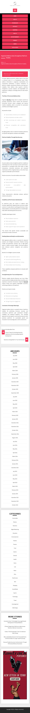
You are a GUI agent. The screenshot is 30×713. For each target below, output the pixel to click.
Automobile (15, 518)
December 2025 (15, 382)
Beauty (15, 522)
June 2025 (15, 400)
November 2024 (15, 426)
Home (15, 16)
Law (15, 567)
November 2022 (15, 501)
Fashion (15, 540)
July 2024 (15, 441)
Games (15, 44)
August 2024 (15, 438)
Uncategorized (15, 604)
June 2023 (15, 475)
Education (15, 533)
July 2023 (15, 471)
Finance (15, 40)
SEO (15, 582)
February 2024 (15, 460)
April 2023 (15, 482)
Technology (15, 23)
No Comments (7, 75)
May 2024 (15, 449)
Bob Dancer (7, 73)
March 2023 (15, 486)
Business (15, 26)
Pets (15, 574)
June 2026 (15, 359)
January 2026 (15, 378)
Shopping (15, 30)
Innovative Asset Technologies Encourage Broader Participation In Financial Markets (15, 621)
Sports (15, 593)
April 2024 (15, 453)
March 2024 (15, 456)
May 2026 (15, 363)
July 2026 (15, 355)
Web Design (15, 608)
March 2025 (15, 411)
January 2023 (15, 494)
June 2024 (15, 445)
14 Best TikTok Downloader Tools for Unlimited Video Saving (15, 632)
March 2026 (15, 370)
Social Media (15, 47)
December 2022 (15, 497)
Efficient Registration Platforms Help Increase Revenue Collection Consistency (15, 627)
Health (15, 19)
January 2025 (15, 419)
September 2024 (15, 434)
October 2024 (15, 430)
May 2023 (15, 479)
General (15, 555)
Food (15, 548)
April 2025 (15, 408)
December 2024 (15, 423)
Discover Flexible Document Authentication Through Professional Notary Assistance (15, 642)
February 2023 (15, 490)
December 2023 (15, 467)
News (15, 570)
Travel (15, 600)
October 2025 (15, 389)
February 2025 (15, 415)
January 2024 (15, 464)
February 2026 (15, 374)
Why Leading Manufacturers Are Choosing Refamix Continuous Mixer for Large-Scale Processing (15, 637)
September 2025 (15, 393)
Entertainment (15, 37)
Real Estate (15, 578)
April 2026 (15, 367)
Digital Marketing (15, 529)
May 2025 (15, 404)
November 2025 (15, 385)
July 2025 (15, 397)
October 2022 (15, 505)
